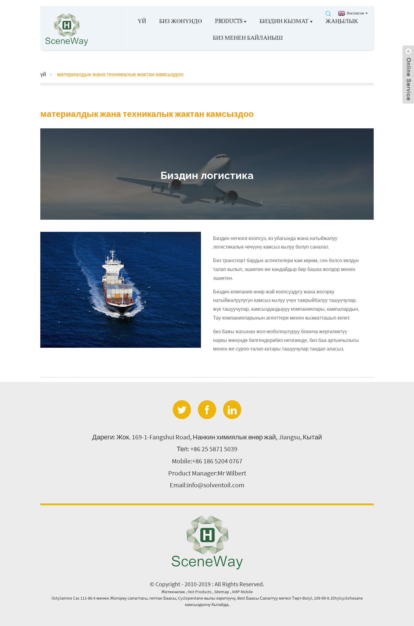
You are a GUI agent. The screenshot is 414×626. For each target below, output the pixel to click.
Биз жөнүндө (180, 21)
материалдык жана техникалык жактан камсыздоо (120, 74)
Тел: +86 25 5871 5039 (207, 449)
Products (228, 21)
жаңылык (342, 21)
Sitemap (222, 591)
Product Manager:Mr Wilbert (207, 473)
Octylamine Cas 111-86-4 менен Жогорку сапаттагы (100, 598)
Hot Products (200, 591)
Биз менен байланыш (248, 37)
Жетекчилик (173, 591)
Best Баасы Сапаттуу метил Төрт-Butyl (274, 598)
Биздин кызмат (284, 21)
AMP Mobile (242, 591)
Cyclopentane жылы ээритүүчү (206, 598)
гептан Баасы (162, 598)
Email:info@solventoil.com (207, 485)
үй (142, 21)
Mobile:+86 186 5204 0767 (207, 461)
